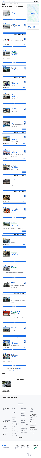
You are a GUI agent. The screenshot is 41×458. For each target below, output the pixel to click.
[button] (30, 453)
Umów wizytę (23, 17)
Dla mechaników (36, 1)
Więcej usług (20, 437)
